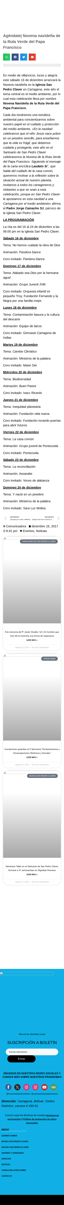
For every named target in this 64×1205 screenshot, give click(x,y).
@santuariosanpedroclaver (44, 1093)
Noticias (41, 531)
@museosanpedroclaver (18, 1093)
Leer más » (32, 640)
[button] (6, 57)
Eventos (28, 531)
